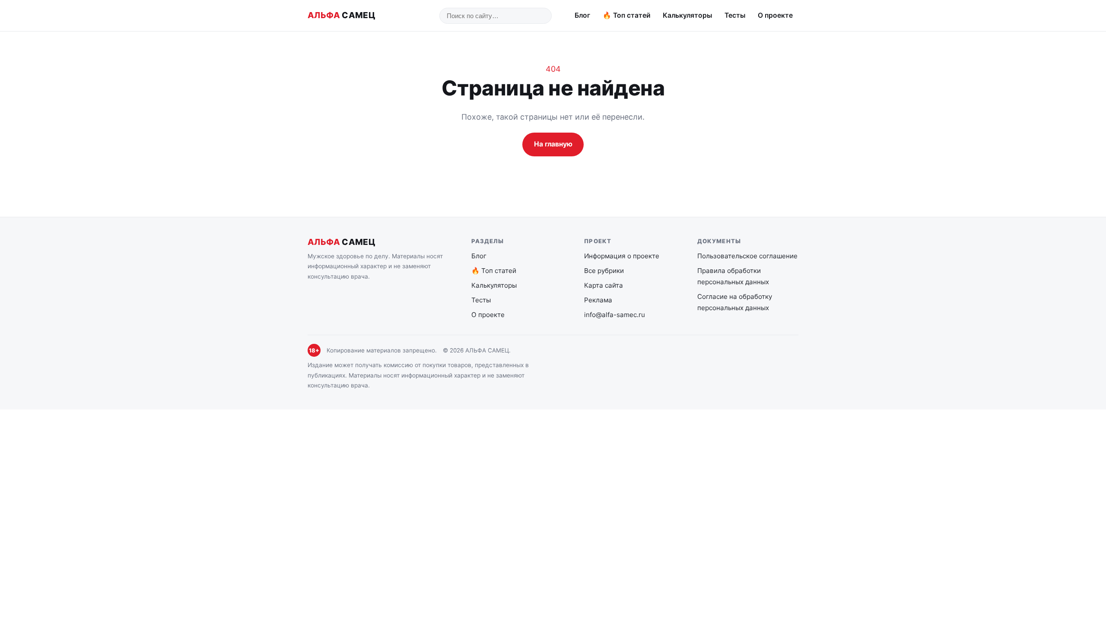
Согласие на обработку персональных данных (734, 302)
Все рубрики (604, 271)
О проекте (775, 15)
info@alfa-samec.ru (614, 315)
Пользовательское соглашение (747, 256)
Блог (582, 15)
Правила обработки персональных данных (733, 276)
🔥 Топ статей (627, 15)
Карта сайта (603, 285)
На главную (553, 144)
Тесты (735, 15)
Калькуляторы (687, 15)
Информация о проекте (621, 256)
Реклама (598, 300)
